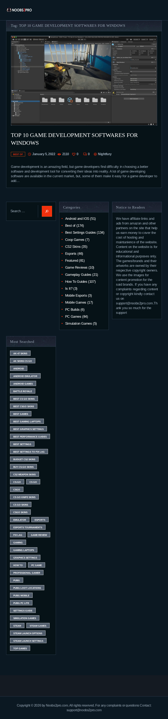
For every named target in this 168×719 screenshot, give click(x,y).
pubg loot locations (27, 588)
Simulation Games (78, 323)
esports (40, 520)
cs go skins (20, 505)
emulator (19, 520)
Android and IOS (77, 219)
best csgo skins (23, 406)
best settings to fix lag (29, 452)
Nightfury (104, 154)
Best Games (20, 414)
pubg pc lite (21, 603)
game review (39, 535)
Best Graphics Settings (28, 429)
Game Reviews (76, 267)
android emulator (25, 376)
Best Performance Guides (30, 436)
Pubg (16, 580)
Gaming (18, 542)
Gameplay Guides (78, 275)
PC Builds (72, 310)
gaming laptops (23, 550)
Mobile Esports (76, 295)
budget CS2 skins (24, 459)
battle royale (22, 391)
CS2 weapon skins (24, 474)
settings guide (22, 610)
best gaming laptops (27, 421)
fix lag (17, 535)
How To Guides (76, 282)
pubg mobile (21, 595)
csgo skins (20, 512)
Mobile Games (75, 302)
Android (18, 368)
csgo (16, 489)
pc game (36, 565)
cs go (33, 482)
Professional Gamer (26, 573)
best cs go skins (24, 399)
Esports (70, 254)
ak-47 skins (20, 353)
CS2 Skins (73, 247)
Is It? (69, 289)
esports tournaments (27, 527)
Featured (71, 260)
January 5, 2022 (43, 154)
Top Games (20, 648)
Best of (18, 154)
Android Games (23, 383)
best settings (22, 444)
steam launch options (27, 633)
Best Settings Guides (80, 232)
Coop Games (74, 240)
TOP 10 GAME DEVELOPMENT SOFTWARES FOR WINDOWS (74, 139)
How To (18, 565)
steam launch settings (28, 641)
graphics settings (25, 557)
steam (17, 626)
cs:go (17, 482)
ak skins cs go (22, 361)
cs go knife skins (24, 497)
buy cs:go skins (23, 467)
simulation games (24, 618)
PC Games (73, 317)
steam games (38, 626)
